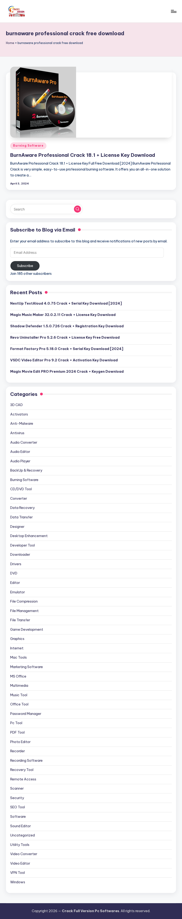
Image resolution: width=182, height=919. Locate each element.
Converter (18, 498)
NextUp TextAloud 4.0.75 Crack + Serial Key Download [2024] (66, 303)
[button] (77, 209)
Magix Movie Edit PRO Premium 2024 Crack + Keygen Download (67, 371)
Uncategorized (22, 835)
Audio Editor (20, 452)
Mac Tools (18, 657)
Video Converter (23, 854)
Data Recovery (22, 508)
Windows (17, 882)
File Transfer (20, 620)
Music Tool (18, 695)
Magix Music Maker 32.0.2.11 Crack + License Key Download (63, 315)
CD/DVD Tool (21, 489)
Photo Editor (20, 742)
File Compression (24, 601)
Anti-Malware (21, 423)
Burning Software (28, 145)
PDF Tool (17, 732)
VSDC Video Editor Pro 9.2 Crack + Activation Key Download (64, 360)
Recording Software (26, 760)
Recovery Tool (21, 770)
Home (10, 43)
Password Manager (25, 714)
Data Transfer (21, 517)
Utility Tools (19, 845)
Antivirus (17, 433)
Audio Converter (23, 442)
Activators (19, 414)
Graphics (17, 639)
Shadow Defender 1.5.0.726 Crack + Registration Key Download (67, 326)
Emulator (17, 592)
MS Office (18, 676)
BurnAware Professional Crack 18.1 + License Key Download (82, 155)
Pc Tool (16, 723)
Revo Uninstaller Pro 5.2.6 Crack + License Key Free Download (65, 337)
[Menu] (173, 11)
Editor (15, 583)
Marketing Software (26, 667)
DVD (13, 573)
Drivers (15, 564)
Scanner (17, 788)
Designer (17, 527)
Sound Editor (20, 826)
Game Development (26, 629)
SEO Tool (17, 807)
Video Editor (20, 863)
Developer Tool (22, 545)
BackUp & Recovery (26, 470)
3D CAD (16, 405)
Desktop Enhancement (29, 536)
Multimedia (19, 685)
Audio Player (20, 461)
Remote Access (23, 779)
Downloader (20, 554)
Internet (16, 648)
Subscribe (25, 266)
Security (17, 798)
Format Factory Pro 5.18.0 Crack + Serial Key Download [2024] (66, 349)
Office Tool (19, 704)
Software (18, 816)
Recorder (17, 751)
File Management (24, 611)
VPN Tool (17, 873)
